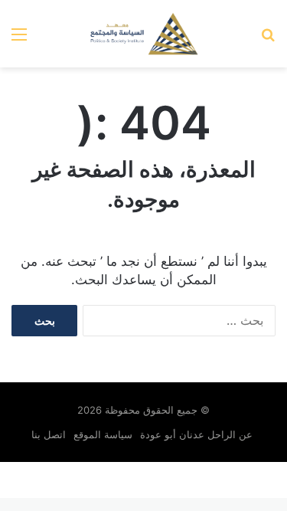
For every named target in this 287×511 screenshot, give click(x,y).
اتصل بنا (48, 434)
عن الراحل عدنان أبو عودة (198, 434)
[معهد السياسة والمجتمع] (143, 34)
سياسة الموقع (102, 434)
